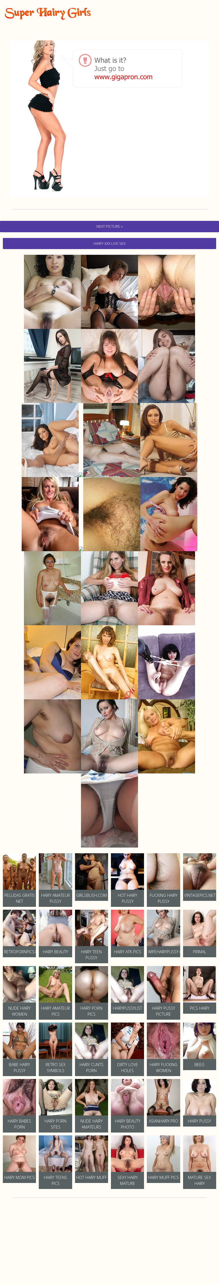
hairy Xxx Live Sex (109, 243)
